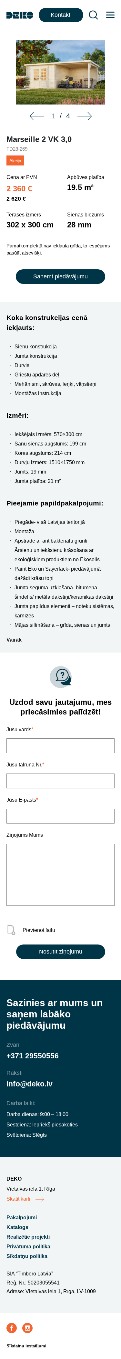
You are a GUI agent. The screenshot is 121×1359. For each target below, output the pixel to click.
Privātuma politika (28, 1246)
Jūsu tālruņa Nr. (25, 764)
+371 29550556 (32, 1056)
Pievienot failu (39, 930)
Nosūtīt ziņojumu (60, 951)
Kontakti (61, 15)
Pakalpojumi (21, 1217)
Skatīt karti (18, 1199)
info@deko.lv (29, 1084)
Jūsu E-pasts (22, 800)
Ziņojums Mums (24, 835)
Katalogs (17, 1227)
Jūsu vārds (19, 729)
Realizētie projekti (28, 1237)
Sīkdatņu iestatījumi (26, 1346)
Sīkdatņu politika (26, 1256)
